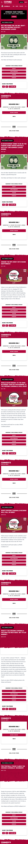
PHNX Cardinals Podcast (7, 22)
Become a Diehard (14, 112)
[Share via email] (6, 87)
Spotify (14, 68)
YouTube (14, 74)
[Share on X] (3, 87)
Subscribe (21, 2)
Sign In (26, 2)
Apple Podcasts (14, 71)
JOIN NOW (14, 16)
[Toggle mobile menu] (1, 2)
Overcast (14, 77)
